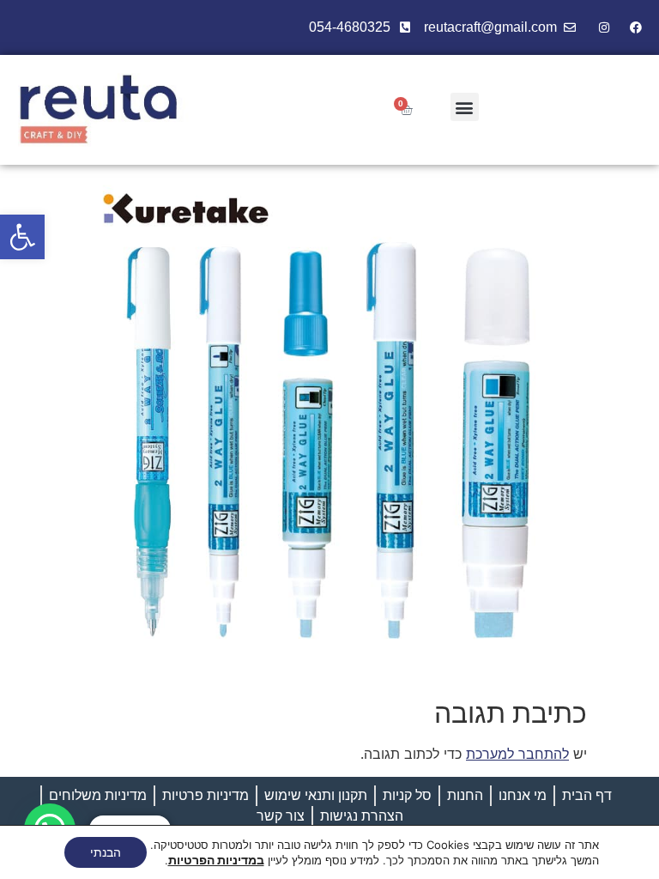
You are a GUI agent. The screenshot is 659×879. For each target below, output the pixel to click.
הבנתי (105, 852)
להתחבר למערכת (517, 753)
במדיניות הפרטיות (216, 859)
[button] (22, 237)
